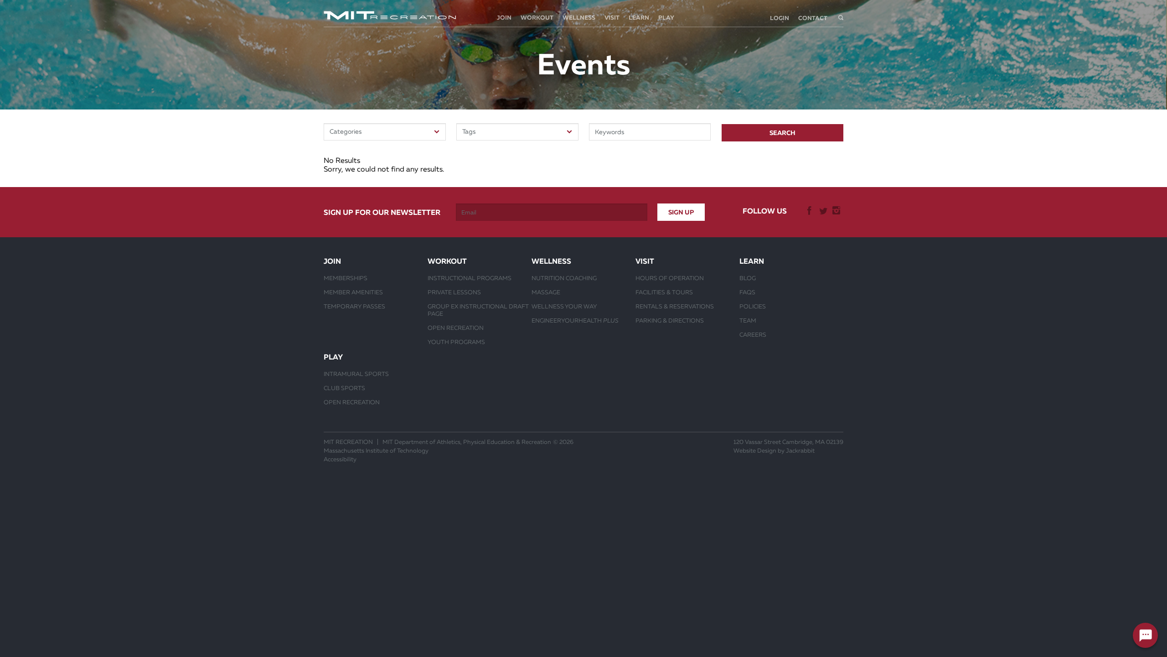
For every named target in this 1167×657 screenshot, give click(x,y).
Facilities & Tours (664, 292)
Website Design (754, 451)
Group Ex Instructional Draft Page (478, 309)
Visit (612, 18)
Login (779, 18)
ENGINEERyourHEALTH (575, 320)
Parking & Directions (669, 320)
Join (504, 18)
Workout (537, 18)
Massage (546, 292)
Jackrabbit (800, 451)
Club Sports (344, 387)
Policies (752, 306)
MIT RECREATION (348, 442)
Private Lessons (454, 292)
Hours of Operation (669, 278)
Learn (639, 18)
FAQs (747, 292)
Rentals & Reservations (674, 306)
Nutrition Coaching (564, 278)
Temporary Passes (354, 306)
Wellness (579, 18)
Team (747, 320)
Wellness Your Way (564, 306)
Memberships (345, 278)
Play (666, 18)
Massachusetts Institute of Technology (376, 451)
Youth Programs (456, 341)
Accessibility (340, 459)
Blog (747, 278)
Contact (812, 18)
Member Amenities (353, 292)
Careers (752, 334)
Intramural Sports (356, 373)
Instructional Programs (469, 278)
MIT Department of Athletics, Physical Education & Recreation (466, 442)
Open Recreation (456, 327)
